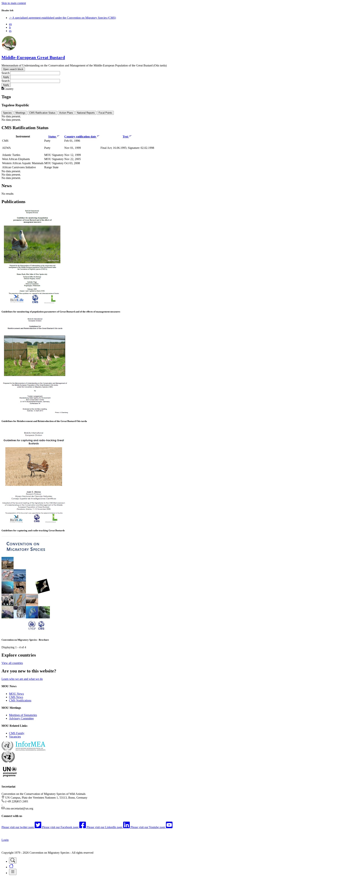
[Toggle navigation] (12, 860)
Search (6, 73)
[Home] (9, 49)
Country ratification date (80, 136)
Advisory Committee (21, 718)
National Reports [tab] (86, 112)
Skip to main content (14, 3)
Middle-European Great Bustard (33, 57)
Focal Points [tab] (105, 112)
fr (10, 27)
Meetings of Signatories (23, 715)
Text (126, 136)
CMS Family (16, 733)
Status (52, 136)
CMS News (16, 697)
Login (5, 839)
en (10, 24)
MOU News (16, 693)
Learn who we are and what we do (22, 678)
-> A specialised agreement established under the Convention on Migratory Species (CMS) (62, 17)
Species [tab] (7, 112)
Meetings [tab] (21, 112)
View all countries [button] (12, 663)
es (10, 30)
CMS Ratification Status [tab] (42, 112)
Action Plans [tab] (66, 112)
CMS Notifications (20, 700)
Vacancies (15, 736)
